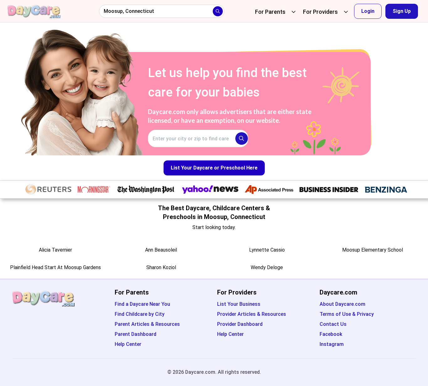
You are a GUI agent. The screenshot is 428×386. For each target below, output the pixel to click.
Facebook (331, 334)
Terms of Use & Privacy (347, 314)
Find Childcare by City (139, 314)
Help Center (128, 344)
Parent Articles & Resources (147, 324)
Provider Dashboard (240, 324)
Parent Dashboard (135, 334)
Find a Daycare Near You (142, 304)
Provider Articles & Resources (251, 314)
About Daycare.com (342, 304)
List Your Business (238, 304)
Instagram (332, 344)
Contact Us (333, 324)
